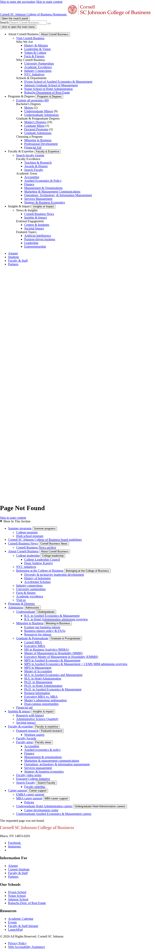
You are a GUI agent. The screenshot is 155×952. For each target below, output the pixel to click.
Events (12, 922)
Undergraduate (25, 611)
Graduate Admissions (37, 133)
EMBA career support (30, 794)
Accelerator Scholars (37, 582)
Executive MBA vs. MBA (41, 696)
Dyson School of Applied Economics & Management (58, 81)
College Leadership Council (42, 559)
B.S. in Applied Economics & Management (52, 615)
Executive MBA (34, 646)
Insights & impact (19, 711)
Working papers (34, 734)
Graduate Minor (34, 125)
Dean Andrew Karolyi (38, 563)
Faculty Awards (26, 738)
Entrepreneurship (35, 246)
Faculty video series (28, 775)
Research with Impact (30, 715)
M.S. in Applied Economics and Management (53, 675)
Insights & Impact (35, 217)
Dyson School (17, 892)
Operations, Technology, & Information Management (58, 195)
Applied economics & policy (42, 749)
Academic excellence (29, 596)
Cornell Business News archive (36, 547)
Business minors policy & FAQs (44, 631)
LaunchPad (15, 929)
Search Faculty (33, 170)
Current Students (18, 869)
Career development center (41, 810)
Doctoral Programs (36, 129)
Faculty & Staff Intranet (23, 926)
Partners (13, 264)
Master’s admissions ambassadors (45, 700)
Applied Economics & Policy (43, 180)
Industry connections (29, 585)
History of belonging (37, 578)
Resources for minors (37, 634)
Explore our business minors (42, 627)
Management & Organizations (43, 188)
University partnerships (31, 589)
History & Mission (36, 45)
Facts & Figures (34, 56)
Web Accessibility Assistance (26, 947)
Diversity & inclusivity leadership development (54, 574)
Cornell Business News (39, 214)
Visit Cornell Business (30, 38)
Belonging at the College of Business (39, 570)
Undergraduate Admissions (41, 115)
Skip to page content (13, 517)
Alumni (13, 253)
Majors (28, 107)
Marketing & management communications (51, 760)
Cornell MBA (33, 642)
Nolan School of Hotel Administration (48, 89)
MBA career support (29, 798)
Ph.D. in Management (38, 682)
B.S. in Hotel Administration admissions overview (56, 619)
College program (27, 532)
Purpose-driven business (39, 239)
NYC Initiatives (34, 74)
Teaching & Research (38, 162)
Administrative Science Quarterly (37, 719)
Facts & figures (26, 592)
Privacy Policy (17, 943)
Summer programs (19, 528)
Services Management (38, 199)
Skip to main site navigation (17, 1)
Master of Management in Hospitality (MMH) (53, 653)
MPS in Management (37, 667)
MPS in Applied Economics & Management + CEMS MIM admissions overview (76, 664)
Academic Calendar (20, 918)
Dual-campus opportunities (41, 704)
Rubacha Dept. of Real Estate (27, 903)
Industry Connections (37, 70)
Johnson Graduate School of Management (51, 85)
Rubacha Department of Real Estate (47, 92)
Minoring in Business (37, 140)
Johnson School (18, 899)
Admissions (15, 607)
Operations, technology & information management (57, 764)
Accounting (31, 177)
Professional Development (41, 144)
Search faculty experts (30, 155)
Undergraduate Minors (38, 111)
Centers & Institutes (36, 224)
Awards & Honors (36, 166)
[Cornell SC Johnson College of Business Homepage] (37, 829)
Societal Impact (34, 228)
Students (13, 257)
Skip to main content (49, 1)
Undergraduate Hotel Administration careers (44, 806)
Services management (38, 768)
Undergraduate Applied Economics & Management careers (53, 814)
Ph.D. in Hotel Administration (43, 685)
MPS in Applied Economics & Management (52, 660)
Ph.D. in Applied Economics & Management (52, 689)
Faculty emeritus (34, 786)
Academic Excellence (38, 67)
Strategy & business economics (44, 771)
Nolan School (17, 895)
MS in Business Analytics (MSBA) (46, 649)
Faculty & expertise (20, 726)
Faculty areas (24, 742)
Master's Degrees (35, 122)
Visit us (21, 600)
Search (4, 22)
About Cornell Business (23, 551)
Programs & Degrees (21, 603)
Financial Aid (32, 147)
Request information (37, 693)
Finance (29, 184)
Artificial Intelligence (37, 235)
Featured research (27, 730)
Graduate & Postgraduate (32, 638)
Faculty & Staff (18, 260)
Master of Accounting (38, 671)
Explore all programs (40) (32, 100)
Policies (29, 802)
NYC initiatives (26, 567)
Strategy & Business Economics (44, 202)
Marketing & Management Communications (52, 191)
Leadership (31, 243)
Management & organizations (43, 757)
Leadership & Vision (37, 49)
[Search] (49, 23)
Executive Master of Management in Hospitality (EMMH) (61, 656)
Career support (17, 790)
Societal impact (26, 722)
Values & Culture (35, 52)
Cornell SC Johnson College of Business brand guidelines (45, 539)
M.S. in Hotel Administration (42, 678)
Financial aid (24, 707)
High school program (29, 536)
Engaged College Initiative (33, 778)
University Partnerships (39, 63)
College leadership (28, 555)
